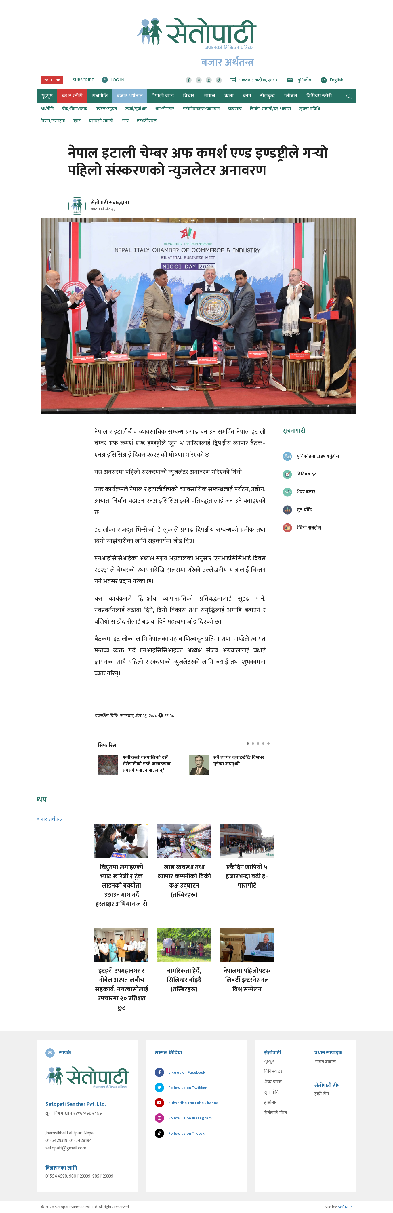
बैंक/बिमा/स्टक (74, 109)
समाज (209, 96)
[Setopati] (87, 1077)
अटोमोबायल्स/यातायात (201, 109)
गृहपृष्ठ (269, 1061)
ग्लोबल (290, 96)
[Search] (349, 96)
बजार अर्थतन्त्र (130, 96)
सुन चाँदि (271, 1092)
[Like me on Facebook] (80, 214)
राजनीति (100, 96)
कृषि (77, 121)
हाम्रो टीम (321, 1094)
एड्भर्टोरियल (147, 121)
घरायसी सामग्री (101, 121)
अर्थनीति (47, 109)
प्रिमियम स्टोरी (319, 96)
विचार (188, 96)
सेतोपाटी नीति (275, 1113)
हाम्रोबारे (270, 1103)
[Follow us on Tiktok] (219, 80)
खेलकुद (267, 96)
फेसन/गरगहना (53, 121)
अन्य (125, 121)
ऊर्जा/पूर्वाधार (136, 109)
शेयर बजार (273, 1082)
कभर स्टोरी (72, 96)
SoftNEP (345, 1207)
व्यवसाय (235, 109)
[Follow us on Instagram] (209, 80)
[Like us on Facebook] (189, 80)
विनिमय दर (273, 1071)
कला (229, 96)
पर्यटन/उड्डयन (106, 109)
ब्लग (247, 96)
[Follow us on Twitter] (199, 80)
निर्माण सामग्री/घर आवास (270, 109)
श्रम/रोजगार (164, 109)
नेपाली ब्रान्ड (163, 96)
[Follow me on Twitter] (85, 209)
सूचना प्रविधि (309, 109)
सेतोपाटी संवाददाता (110, 203)
